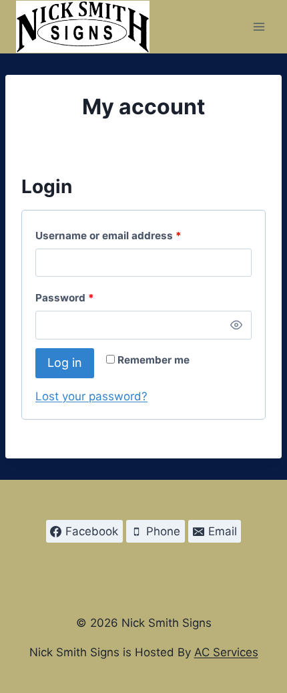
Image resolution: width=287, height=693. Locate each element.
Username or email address (130, 235)
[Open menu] (258, 26)
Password (87, 297)
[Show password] (236, 324)
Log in (64, 363)
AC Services (226, 652)
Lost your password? (91, 396)
